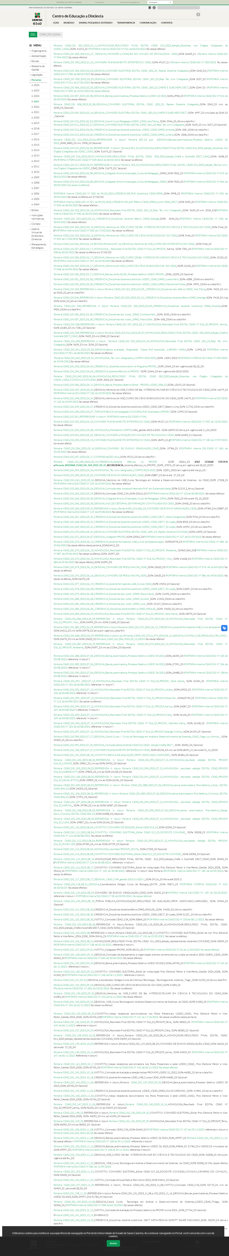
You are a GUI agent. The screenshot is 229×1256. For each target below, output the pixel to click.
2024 (36, 96)
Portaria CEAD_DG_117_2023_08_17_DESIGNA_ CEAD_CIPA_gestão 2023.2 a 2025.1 (99, 879)
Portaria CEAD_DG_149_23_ (69, 1121)
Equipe (35, 61)
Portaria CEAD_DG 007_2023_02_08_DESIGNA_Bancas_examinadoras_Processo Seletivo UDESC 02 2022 (110, 96)
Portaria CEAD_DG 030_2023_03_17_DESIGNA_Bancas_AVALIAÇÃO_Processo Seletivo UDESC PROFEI (109, 274)
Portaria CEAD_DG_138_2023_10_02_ (75, 1035)
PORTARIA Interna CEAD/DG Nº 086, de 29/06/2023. (195, 575)
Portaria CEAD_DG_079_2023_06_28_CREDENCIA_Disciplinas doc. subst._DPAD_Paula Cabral (104, 594)
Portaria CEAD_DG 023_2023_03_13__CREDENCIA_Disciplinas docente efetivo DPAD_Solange (106, 218)
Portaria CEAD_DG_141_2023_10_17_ (74, 1064)
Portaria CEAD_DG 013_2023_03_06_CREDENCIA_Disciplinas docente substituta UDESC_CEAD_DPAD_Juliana (113, 134)
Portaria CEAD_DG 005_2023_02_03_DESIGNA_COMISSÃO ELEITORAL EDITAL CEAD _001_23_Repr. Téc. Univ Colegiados (121, 79)
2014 (36, 150)
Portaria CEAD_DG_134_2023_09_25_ (74, 1001)
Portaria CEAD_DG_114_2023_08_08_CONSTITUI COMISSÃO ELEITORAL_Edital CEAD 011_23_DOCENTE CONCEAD (117, 854)
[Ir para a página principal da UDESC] (50, 7)
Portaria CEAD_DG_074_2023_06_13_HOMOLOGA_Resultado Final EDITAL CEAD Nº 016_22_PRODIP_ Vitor (113, 558)
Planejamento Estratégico (38, 246)
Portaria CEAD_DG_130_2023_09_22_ (74, 971)
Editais (35, 210)
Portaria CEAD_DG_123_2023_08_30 (73, 919)
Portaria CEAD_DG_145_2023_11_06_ (74, 1090)
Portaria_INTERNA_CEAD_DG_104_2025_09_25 (80, 465)
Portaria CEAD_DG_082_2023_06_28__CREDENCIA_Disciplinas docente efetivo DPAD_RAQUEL (105, 609)
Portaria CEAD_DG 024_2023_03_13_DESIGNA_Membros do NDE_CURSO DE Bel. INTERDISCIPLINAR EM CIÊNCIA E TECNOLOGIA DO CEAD (132, 227)
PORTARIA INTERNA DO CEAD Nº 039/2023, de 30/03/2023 (87, 160)
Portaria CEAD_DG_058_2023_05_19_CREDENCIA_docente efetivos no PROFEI (108, 461)
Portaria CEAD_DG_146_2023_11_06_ (74, 1095)
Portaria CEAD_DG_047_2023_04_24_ (74, 389)
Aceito (113, 1243)
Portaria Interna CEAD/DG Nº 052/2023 (193, 62)
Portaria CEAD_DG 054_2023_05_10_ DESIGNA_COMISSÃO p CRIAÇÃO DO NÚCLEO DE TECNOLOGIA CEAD (114, 435)
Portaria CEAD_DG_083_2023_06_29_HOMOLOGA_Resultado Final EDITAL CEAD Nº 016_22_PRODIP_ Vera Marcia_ (116, 614)
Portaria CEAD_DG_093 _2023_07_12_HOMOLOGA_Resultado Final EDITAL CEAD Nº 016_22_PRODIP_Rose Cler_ (115, 698)
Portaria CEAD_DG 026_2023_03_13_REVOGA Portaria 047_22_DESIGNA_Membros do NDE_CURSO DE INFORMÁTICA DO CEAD (124, 244)
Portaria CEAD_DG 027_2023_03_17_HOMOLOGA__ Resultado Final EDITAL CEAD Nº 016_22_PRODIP (109, 249)
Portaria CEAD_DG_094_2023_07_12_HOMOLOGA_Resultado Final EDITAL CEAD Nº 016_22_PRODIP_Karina (113, 706)
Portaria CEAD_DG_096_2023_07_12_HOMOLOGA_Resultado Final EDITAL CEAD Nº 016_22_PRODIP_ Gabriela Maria (119, 723)
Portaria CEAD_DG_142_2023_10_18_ (74, 1072)
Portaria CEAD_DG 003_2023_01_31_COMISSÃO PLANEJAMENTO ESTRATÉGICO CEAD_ (103, 62)
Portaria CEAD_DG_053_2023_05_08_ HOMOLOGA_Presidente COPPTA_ (93, 430)
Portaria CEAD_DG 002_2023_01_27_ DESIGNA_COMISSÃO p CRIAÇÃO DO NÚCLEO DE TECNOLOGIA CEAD (116, 54)
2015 (36, 145)
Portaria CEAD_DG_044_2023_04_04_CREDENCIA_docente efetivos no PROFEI (96, 371)
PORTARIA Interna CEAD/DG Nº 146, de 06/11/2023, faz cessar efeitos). (139, 1067)
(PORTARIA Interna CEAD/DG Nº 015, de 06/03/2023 (117, 49)
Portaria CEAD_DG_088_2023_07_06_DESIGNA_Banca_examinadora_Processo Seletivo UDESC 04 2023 (109, 656)
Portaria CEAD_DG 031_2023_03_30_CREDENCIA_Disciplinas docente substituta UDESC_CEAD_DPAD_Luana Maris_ (117, 279)
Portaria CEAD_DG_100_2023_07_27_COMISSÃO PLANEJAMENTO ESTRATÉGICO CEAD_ (102, 750)
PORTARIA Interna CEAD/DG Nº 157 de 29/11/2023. (176, 1129)
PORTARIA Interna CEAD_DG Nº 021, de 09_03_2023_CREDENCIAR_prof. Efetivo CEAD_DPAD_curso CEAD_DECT (116, 202)
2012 (36, 161)
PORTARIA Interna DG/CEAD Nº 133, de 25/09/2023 (82, 393)
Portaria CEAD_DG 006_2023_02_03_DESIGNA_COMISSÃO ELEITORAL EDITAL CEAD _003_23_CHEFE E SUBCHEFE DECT (121, 87)
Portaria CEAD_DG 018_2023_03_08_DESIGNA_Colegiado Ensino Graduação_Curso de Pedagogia (106, 173)
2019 (36, 123)
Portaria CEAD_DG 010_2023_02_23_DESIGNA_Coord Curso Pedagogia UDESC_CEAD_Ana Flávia (106, 121)
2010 (36, 172)
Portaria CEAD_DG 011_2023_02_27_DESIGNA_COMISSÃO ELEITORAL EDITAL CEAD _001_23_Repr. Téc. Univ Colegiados (119, 124)
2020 (36, 117)
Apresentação (38, 56)
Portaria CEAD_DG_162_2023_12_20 (73, 1220)
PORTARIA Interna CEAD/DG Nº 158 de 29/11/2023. (102, 1141)
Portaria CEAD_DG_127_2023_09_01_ (74, 949)
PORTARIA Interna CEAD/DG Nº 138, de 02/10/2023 (82, 944)
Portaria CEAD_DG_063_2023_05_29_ (74, 493)
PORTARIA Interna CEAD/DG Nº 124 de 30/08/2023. (82, 862)
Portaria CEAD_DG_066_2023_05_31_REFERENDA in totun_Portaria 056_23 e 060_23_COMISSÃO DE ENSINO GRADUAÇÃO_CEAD (125, 508)
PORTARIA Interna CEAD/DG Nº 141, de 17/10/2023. (130, 1017)
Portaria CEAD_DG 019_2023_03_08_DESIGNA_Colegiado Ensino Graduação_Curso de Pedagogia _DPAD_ (110, 181)
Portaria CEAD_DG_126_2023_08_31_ (74, 941)
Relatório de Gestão (38, 68)
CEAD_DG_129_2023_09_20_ (146, 1082)
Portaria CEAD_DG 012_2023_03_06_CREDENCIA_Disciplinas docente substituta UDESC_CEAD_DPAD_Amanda (114, 129)
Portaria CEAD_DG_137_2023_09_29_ (74, 1030)
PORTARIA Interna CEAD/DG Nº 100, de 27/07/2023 (198, 440)
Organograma (38, 50)
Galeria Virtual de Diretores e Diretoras (37, 234)
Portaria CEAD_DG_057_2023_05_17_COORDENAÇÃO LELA (86, 456)
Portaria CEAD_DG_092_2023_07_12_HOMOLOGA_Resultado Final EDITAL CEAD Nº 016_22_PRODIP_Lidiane (113, 689)
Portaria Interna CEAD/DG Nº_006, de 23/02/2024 (82, 988)
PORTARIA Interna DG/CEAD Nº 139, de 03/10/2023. (197, 892)
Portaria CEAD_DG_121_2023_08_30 (73, 909)
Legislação (37, 74)
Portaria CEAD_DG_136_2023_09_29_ (74, 1022)
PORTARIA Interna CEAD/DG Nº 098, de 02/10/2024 (94, 1205)
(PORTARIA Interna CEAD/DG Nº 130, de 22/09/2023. (135, 936)
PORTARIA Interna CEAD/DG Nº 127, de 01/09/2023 (172, 536)
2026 (36, 85)
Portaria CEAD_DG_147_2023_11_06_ (75, 1104)
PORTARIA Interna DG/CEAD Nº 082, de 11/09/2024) (82, 1166)
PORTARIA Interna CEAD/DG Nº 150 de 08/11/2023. (175, 919)
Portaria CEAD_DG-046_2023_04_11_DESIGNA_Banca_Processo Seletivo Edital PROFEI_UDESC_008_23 (110, 384)
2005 (36, 199)
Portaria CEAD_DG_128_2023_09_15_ (74, 954)
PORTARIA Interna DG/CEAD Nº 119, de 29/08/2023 (82, 512)
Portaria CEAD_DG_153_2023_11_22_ (74, 1154)
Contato (36, 224)
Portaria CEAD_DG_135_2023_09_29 (74, 1013)
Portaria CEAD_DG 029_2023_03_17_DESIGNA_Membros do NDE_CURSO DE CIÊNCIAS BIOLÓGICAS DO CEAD (115, 266)
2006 (36, 193)
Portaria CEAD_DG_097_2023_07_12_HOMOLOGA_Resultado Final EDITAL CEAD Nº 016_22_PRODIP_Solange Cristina (118, 731)
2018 (36, 128)
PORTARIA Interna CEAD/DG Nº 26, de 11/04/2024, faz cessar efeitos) (181, 949)
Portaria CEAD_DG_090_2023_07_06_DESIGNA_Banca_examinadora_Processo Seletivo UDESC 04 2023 (109, 672)
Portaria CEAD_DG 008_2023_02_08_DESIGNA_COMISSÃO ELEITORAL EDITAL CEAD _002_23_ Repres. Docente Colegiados (126, 104)
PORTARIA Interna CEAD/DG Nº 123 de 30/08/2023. (176, 493)
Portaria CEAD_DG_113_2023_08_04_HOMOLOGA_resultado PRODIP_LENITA (96, 849)
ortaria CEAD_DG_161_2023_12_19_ (74, 1215)
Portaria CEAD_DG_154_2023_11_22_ (74, 1163)
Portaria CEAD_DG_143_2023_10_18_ (74, 1077)
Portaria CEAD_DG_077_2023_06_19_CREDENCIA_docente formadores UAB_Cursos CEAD (103, 584)
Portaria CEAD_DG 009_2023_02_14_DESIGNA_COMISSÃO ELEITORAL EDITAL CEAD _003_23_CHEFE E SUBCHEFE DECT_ (121, 112)
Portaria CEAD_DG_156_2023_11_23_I (74, 1180)
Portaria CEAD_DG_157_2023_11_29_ (74, 1185)
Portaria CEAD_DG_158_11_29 (70, 1193)
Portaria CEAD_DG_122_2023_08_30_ (74, 914)
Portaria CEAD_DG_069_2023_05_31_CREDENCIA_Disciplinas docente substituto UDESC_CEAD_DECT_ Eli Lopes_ (115, 527)
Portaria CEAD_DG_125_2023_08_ (72, 933)
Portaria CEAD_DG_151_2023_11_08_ (74, 1138)
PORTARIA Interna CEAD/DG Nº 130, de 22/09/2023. (194, 871)
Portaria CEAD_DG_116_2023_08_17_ (74, 867)
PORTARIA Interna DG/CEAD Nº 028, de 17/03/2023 (82, 230)
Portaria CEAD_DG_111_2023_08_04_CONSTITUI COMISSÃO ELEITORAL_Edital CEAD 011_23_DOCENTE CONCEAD (119, 832)
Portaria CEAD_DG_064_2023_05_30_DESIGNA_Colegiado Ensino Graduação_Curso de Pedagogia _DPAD (110, 498)
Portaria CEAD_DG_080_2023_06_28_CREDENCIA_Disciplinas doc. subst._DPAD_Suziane (101, 599)
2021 (36, 112)
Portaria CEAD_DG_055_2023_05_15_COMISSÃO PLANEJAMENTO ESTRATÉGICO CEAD (102, 440)
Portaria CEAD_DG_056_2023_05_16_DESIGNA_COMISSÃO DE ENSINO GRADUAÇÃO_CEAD (106, 448)
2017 (36, 134)
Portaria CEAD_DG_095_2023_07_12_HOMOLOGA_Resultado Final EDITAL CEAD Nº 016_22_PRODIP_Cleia (113, 715)
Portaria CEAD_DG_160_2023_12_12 (73, 1210)
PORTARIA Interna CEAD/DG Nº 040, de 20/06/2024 (94, 958)
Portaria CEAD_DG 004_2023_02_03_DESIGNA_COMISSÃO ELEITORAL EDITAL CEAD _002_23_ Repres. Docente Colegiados (121, 70)
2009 (36, 177)
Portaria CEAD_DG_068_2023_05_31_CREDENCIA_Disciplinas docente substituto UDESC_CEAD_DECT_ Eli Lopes (114, 522)
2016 (36, 139)
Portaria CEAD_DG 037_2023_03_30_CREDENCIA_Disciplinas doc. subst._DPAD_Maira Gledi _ (104, 319)
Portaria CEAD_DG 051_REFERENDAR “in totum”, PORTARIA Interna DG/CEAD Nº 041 (100, 416)
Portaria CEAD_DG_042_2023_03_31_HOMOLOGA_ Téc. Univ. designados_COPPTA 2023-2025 (105, 358)
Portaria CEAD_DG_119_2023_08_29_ (74, 892)
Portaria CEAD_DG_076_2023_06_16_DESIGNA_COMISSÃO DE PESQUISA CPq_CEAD (100, 575)
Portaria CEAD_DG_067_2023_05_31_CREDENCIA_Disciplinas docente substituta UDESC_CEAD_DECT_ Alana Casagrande (119, 517)
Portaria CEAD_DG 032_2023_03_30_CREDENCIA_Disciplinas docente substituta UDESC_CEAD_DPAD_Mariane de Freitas (120, 284)
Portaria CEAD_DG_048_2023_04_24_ (74, 398)
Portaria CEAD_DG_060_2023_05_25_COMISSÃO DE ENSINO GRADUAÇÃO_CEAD (99, 475)
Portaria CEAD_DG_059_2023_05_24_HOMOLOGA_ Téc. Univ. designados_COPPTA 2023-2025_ (105, 470)
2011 (36, 166)
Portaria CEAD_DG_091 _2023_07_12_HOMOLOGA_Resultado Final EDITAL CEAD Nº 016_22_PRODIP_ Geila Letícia (119, 681)
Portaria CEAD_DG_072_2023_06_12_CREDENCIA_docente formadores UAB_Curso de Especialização (109, 541)
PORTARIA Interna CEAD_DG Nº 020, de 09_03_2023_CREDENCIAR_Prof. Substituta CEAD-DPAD (108, 193)
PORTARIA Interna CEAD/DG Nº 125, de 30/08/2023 (95, 871)
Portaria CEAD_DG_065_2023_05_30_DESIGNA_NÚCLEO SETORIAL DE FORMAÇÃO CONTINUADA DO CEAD (114, 503)
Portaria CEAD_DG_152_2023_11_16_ (74, 1146)
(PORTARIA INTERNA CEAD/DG (199, 884)
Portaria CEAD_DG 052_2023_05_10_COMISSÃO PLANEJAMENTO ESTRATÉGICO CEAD (102, 421)
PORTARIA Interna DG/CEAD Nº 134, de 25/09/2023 (82, 483)
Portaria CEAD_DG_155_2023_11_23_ (74, 1171)
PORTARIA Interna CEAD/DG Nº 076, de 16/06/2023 (195, 567)
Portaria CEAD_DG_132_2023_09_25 (73, 985)
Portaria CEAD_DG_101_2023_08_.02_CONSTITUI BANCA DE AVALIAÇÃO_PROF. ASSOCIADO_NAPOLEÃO (112, 755)
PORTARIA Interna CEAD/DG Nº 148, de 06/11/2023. (94, 975)
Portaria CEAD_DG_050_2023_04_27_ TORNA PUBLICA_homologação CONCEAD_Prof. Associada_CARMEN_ (112, 411)
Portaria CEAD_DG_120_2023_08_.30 (74, 901)
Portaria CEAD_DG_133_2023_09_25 (74, 993)
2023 (36, 101)
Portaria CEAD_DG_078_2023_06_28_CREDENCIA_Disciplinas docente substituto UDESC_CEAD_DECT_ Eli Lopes (114, 589)
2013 (36, 155)
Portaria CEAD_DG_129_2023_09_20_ (74, 963)
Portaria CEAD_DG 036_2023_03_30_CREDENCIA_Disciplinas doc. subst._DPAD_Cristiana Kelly (105, 314)
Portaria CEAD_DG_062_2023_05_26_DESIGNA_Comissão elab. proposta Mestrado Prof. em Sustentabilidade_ (113, 488)
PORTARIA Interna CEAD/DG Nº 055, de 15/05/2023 (198, 421)
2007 (36, 188)
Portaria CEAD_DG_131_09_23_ (71, 980)
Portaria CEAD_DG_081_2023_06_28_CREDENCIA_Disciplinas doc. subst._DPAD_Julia (100, 604)
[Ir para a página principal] (37, 24)
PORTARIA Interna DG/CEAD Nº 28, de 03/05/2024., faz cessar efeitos (113, 896)
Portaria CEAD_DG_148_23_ (69, 1112)
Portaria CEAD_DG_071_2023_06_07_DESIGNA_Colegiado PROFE (89, 536)
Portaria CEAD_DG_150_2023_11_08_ (74, 1129)
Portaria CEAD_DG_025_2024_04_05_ (74, 1133)
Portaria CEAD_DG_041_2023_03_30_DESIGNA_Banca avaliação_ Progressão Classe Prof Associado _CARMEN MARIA (120, 349)
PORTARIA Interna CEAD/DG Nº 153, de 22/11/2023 (94, 996)
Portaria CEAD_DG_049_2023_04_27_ (74, 406)
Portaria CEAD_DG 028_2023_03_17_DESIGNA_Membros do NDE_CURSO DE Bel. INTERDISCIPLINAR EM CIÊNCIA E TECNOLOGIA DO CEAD (131, 257)
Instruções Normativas (37, 217)
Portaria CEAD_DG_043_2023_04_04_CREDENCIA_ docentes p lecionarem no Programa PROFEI (105, 366)
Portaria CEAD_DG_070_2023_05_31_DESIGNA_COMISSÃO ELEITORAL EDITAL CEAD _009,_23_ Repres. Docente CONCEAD (121, 532)
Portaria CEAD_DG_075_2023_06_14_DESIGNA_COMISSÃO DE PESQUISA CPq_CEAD (100, 567)
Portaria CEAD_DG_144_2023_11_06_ (74, 1082)
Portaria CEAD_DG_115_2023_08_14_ (74, 859)
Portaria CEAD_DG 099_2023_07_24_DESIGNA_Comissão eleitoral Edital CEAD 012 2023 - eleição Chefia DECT (113, 745)
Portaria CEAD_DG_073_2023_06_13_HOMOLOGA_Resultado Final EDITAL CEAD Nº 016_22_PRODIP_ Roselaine (115, 550)
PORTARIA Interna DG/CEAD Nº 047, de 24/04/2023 (82, 261)
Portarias (36, 80)
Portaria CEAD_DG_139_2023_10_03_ (74, 1043)
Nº (220, 884)
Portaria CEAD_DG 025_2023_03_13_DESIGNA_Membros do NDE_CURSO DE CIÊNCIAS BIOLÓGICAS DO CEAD (115, 235)
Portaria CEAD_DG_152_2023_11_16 (207, 1138)
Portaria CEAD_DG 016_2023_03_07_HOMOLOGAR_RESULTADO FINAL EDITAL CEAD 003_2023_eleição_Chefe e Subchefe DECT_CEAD (132, 156)
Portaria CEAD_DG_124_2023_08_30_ (75, 924)
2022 (36, 107)
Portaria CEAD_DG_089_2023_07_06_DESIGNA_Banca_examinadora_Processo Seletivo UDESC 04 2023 (109, 664)
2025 (36, 90)
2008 (36, 182)
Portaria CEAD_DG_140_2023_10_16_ (74, 1052)
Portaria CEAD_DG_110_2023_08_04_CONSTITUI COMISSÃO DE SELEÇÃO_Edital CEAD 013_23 (106, 827)
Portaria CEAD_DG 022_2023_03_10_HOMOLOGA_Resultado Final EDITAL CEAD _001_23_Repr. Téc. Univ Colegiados (118, 210)
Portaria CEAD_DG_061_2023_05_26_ (74, 480)
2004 (36, 204)
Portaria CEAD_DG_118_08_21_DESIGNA (76, 884)
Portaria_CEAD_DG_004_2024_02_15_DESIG (121, 639)
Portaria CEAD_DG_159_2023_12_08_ (75, 1201)
